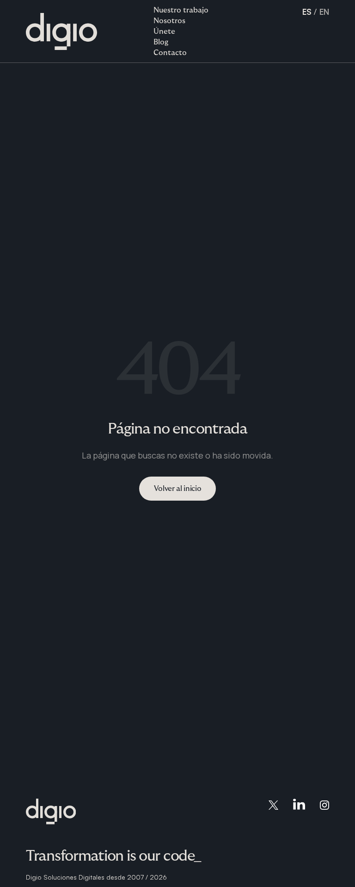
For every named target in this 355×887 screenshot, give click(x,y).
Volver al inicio (178, 488)
